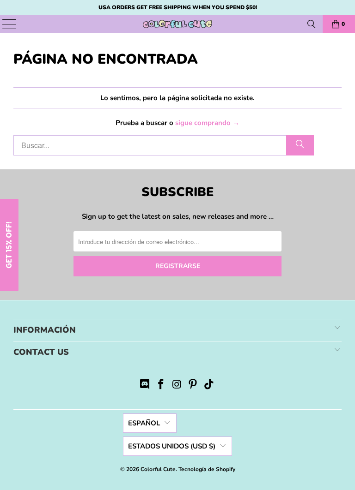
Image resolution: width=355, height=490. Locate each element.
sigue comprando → (207, 122)
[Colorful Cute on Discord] (145, 385)
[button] (9, 245)
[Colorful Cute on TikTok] (209, 385)
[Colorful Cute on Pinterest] (193, 385)
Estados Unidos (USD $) (171, 446)
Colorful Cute (158, 469)
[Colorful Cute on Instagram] (177, 385)
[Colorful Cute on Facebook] (161, 385)
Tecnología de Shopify (206, 469)
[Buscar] (311, 24)
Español (144, 423)
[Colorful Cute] (177, 24)
